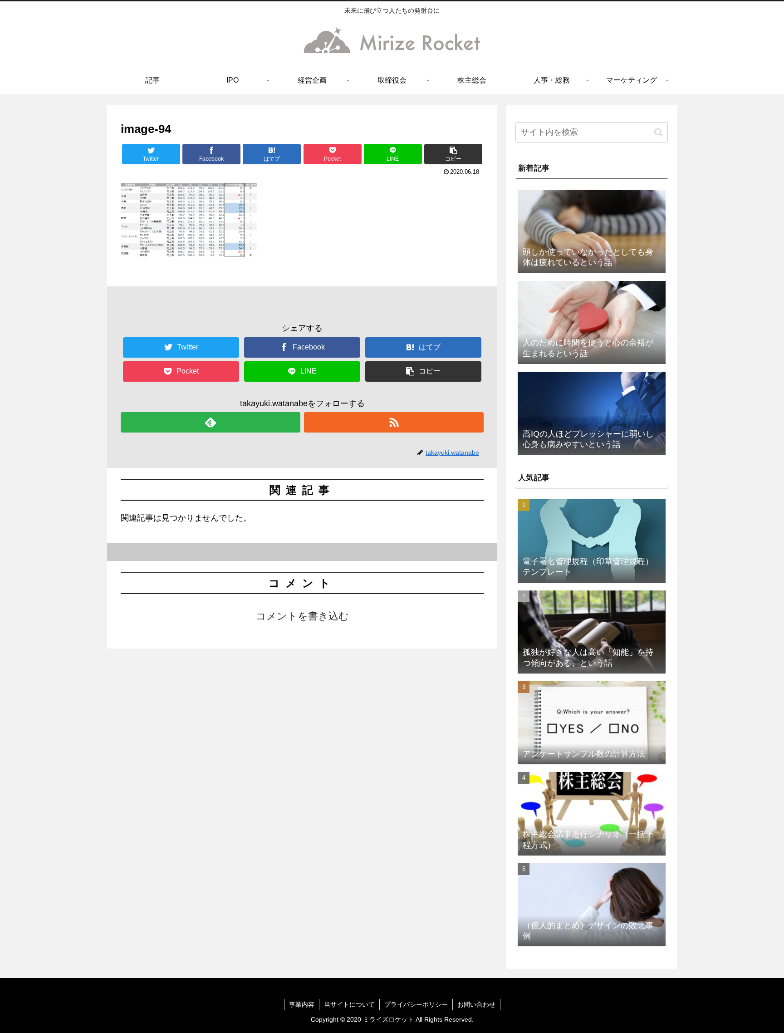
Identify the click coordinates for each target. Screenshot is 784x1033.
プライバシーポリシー (416, 1004)
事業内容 (301, 1004)
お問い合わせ (476, 1004)
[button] (453, 154)
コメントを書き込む (302, 616)
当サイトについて (349, 1004)
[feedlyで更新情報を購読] (210, 422)
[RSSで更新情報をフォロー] (394, 422)
